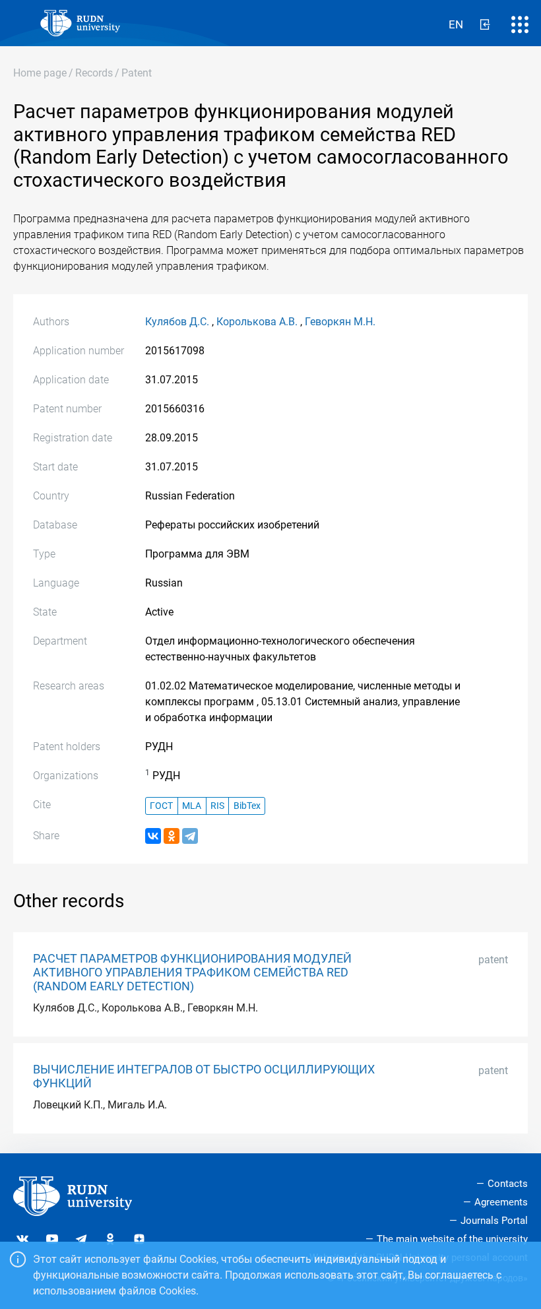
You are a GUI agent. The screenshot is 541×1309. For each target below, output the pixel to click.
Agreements (501, 1202)
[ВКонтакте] (153, 836)
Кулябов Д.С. (177, 321)
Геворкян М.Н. (340, 321)
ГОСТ (161, 806)
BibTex (247, 806)
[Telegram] (190, 836)
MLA (191, 806)
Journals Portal (494, 1221)
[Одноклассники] (171, 836)
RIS (217, 806)
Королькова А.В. (257, 321)
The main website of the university (452, 1239)
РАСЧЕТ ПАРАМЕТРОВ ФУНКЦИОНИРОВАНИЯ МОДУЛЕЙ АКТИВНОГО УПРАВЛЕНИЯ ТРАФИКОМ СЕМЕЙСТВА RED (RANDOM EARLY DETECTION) (192, 972)
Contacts (508, 1184)
